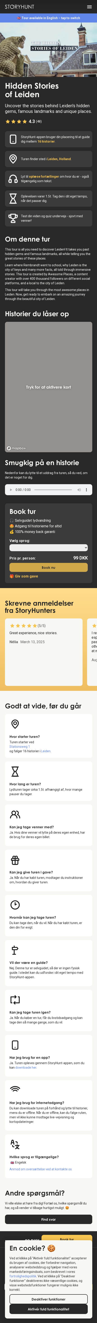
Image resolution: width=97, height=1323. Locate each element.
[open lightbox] (48, 49)
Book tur (67, 1239)
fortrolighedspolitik (22, 1276)
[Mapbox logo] (16, 448)
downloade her (25, 1067)
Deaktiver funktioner (48, 1299)
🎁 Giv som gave (23, 576)
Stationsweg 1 (19, 746)
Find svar (48, 1219)
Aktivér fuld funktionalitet (48, 1309)
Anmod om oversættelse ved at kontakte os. (40, 1169)
